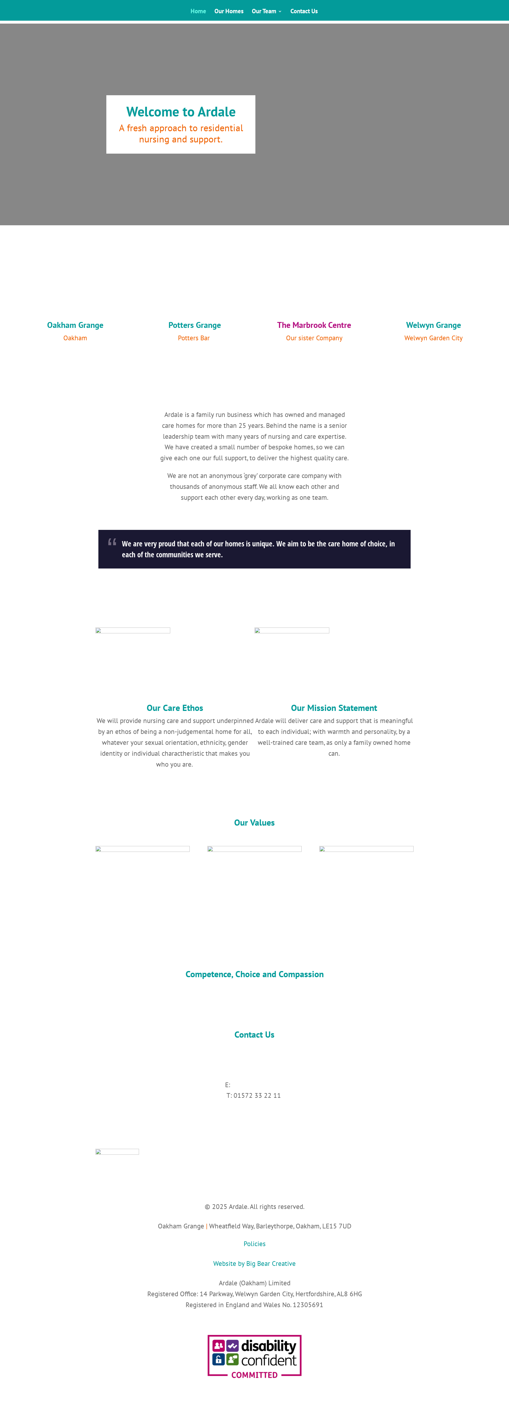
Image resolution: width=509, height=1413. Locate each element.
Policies (255, 1243)
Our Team (264, 12)
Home (198, 12)
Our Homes (229, 12)
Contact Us (304, 12)
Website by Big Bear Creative (254, 1263)
